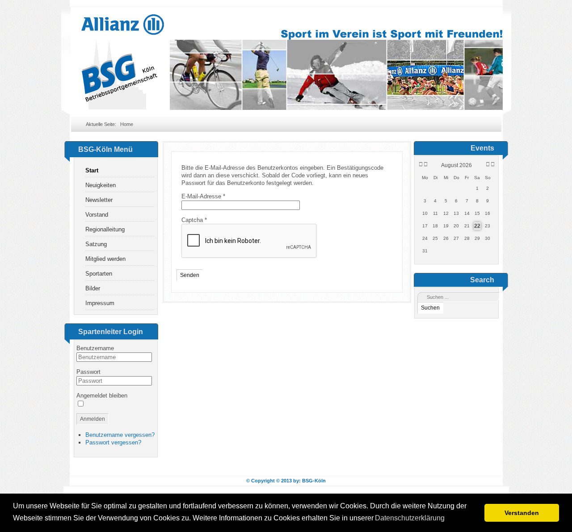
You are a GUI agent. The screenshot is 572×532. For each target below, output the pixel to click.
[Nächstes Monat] (488, 164)
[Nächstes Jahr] (492, 164)
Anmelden (92, 419)
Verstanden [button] (522, 512)
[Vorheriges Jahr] (420, 164)
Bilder (92, 288)
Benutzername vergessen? (120, 434)
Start (91, 170)
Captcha (194, 220)
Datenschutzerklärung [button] (410, 518)
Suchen (430, 308)
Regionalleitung (105, 229)
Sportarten (98, 273)
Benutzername (95, 348)
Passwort (88, 372)
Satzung (96, 244)
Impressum (99, 303)
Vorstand (96, 214)
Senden (189, 275)
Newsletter (99, 200)
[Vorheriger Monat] (426, 164)
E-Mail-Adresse (203, 196)
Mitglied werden (105, 259)
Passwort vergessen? (113, 442)
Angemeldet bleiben (101, 395)
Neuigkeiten (100, 185)
